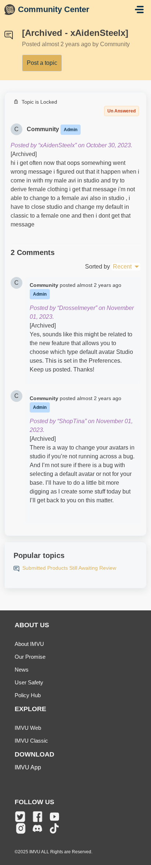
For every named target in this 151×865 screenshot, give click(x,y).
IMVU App (28, 767)
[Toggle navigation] (139, 9)
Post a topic (42, 63)
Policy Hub (28, 695)
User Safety (29, 682)
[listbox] (125, 266)
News (22, 669)
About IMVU (29, 644)
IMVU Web (28, 728)
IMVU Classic (31, 741)
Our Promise (30, 657)
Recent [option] (122, 266)
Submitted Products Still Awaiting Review (69, 568)
